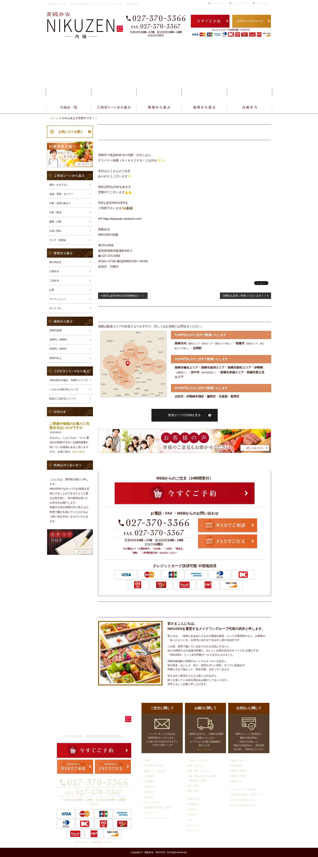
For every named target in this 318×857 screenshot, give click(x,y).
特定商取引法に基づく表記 (157, 807)
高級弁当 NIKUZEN (154, 852)
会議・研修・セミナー (61, 194)
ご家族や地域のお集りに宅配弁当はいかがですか (69, 426)
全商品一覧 (68, 107)
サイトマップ (218, 3)
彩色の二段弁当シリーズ (62, 398)
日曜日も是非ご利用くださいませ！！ (244, 295)
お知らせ (148, 797)
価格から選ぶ (204, 107)
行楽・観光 (55, 212)
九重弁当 (54, 271)
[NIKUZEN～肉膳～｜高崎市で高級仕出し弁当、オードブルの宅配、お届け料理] (84, 25)
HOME (68, 92)
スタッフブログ (152, 802)
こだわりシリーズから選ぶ (244, 789)
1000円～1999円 (58, 339)
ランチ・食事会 (57, 240)
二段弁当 (54, 280)
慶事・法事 (55, 221)
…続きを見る (77, 451)
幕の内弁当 (55, 262)
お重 (51, 289)
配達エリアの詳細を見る (184, 415)
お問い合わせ (262, 3)
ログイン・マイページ (155, 818)
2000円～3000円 (58, 348)
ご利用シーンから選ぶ (113, 107)
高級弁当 (249, 107)
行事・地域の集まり (60, 203)
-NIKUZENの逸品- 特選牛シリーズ (68, 380)
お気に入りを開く (70, 132)
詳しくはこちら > (205, 749)
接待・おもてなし (58, 184)
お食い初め (55, 230)
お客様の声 (204, 92)
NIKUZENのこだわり (113, 92)
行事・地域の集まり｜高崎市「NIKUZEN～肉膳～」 (201, 778)
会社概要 (249, 92)
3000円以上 (55, 358)
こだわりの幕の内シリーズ (63, 389)
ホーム (54, 118)
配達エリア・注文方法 (159, 92)
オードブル (55, 308)
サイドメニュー (57, 299)
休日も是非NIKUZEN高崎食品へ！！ (124, 295)
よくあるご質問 (240, 3)
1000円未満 (55, 330)
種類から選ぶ (159, 107)
